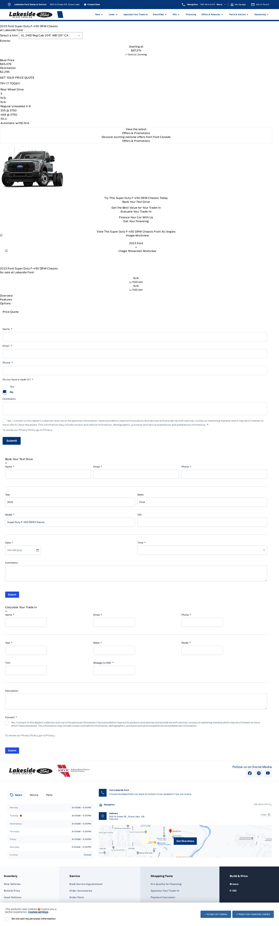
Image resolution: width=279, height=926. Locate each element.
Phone (8, 362)
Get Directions (185, 841)
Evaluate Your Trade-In (136, 211)
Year (7, 494)
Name (7, 329)
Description (11, 691)
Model (9, 514)
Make (140, 494)
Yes (12, 386)
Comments (9, 399)
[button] (238, 4)
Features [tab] (6, 299)
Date (9, 542)
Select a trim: (9, 35)
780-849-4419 (207, 4)
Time (141, 542)
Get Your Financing (136, 221)
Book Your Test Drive (136, 201)
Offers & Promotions (136, 140)
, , (126, 817)
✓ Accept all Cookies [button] (215, 914)
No (11, 392)
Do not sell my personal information (34, 918)
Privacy (47, 430)
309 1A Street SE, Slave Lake (65, 4)
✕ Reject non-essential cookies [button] (253, 914)
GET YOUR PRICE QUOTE (17, 77)
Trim (7, 663)
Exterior (5, 40)
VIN (139, 514)
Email (7, 346)
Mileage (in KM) (103, 663)
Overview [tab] (6, 295)
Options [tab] (5, 303)
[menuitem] (99, 14)
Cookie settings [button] (38, 912)
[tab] (136, 41)
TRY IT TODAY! (10, 83)
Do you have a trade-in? (18, 379)
